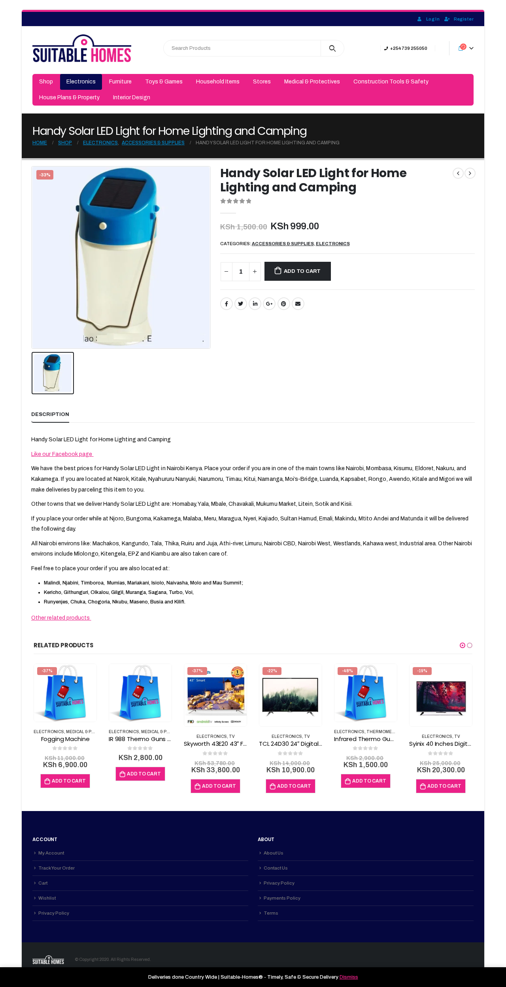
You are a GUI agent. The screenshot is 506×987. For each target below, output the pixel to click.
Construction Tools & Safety (391, 82)
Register (464, 19)
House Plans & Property (69, 97)
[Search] (332, 48)
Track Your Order (56, 868)
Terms (271, 913)
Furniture (120, 82)
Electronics (81, 82)
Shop (46, 82)
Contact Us (276, 868)
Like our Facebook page (62, 454)
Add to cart (302, 271)
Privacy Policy (53, 913)
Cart (42, 883)
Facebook (226, 303)
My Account (51, 853)
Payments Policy (282, 898)
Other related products (61, 618)
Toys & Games (164, 82)
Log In (433, 19)
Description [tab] (50, 414)
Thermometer (383, 732)
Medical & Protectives (312, 82)
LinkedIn (255, 303)
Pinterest (284, 303)
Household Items (218, 82)
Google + (269, 303)
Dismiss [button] (349, 977)
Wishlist (47, 898)
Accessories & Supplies (283, 243)
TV (232, 736)
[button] (462, 645)
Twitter (240, 303)
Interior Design (131, 97)
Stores (262, 82)
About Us (273, 853)
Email (298, 303)
